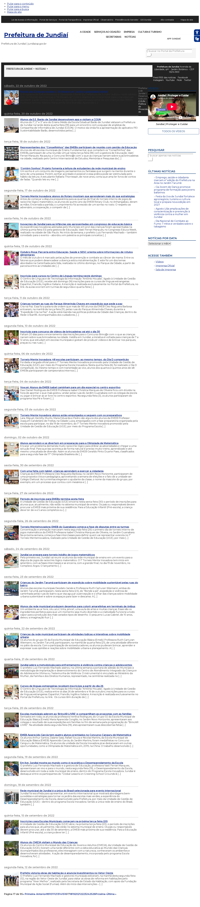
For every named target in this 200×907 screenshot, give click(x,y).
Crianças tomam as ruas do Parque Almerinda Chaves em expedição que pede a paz (71, 303)
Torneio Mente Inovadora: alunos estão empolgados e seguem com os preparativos (71, 415)
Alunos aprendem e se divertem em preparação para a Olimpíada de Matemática (69, 443)
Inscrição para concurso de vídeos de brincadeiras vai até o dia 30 (60, 331)
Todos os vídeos (173, 131)
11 (53, 894)
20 (76, 894)
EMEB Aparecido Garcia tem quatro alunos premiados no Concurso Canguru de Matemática (75, 735)
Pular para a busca (18, 9)
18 (71, 894)
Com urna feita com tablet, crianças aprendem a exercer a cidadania (62, 471)
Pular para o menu (18, 6)
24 (87, 894)
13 (58, 894)
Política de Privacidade (143, 108)
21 (79, 894)
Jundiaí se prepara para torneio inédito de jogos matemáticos (57, 554)
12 (55, 894)
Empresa (129, 32)
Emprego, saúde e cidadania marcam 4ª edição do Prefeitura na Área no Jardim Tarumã (174, 180)
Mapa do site (14, 12)
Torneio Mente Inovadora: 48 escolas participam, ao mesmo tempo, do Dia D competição (74, 359)
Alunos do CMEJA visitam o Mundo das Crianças (49, 842)
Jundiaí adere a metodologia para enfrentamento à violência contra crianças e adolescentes (76, 665)
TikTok (174, 31)
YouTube (179, 31)
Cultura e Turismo (149, 32)
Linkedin (184, 31)
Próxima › (101, 894)
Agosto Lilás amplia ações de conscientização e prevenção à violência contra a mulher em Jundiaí (172, 212)
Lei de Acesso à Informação (24, 20)
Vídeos (160, 261)
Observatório (107, 20)
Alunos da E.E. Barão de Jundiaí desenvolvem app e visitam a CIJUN (60, 119)
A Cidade (85, 32)
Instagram (169, 31)
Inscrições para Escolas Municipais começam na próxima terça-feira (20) (64, 821)
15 (63, 894)
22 (81, 894)
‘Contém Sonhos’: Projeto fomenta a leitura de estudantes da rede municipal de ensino (72, 168)
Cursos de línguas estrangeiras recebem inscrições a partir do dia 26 (61, 686)
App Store (184, 38)
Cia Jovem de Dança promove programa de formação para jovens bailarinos (174, 190)
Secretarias (113, 36)
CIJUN (141, 101)
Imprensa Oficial (91, 20)
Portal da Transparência (70, 20)
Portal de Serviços (48, 20)
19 (73, 894)
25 (90, 894)
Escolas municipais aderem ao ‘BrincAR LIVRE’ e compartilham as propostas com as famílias (75, 714)
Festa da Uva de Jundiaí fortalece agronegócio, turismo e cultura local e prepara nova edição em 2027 (174, 200)
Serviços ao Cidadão (107, 32)
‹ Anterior (40, 894)
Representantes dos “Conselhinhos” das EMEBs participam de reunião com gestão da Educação (78, 147)
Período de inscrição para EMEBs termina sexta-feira (52, 499)
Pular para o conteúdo (20, 3)
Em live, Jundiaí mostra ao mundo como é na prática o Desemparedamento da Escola (71, 762)
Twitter (187, 80)
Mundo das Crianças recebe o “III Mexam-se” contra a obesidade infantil (64, 91)
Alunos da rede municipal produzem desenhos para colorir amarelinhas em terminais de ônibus (77, 606)
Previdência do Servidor (126, 20)
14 (60, 894)
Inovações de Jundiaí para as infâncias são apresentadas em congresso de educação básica (76, 224)
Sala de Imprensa (166, 269)
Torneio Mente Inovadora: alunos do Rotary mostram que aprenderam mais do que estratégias (77, 196)
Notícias (130, 36)
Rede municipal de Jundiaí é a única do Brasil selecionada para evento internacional (70, 790)
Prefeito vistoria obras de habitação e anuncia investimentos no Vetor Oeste (66, 873)
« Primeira (29, 894)
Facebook (183, 77)
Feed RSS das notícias (164, 77)
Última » (111, 894)
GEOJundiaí (145, 20)
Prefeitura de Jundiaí (36, 34)
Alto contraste (167, 20)
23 (84, 894)
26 (93, 894)
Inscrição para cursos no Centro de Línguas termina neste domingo (61, 275)
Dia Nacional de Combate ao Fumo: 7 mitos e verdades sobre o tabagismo (173, 224)
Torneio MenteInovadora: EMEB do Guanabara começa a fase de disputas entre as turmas (74, 526)
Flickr (189, 31)
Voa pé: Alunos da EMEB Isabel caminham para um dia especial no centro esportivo (70, 387)
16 (65, 894)
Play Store (188, 38)
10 (50, 894)
